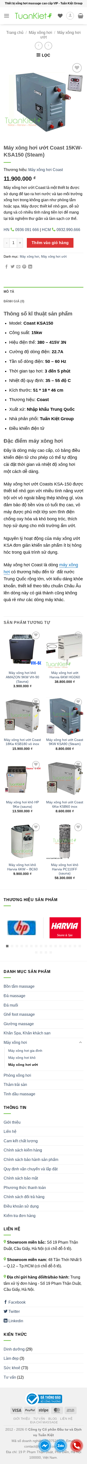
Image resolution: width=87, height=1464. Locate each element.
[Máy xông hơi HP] (22, 928)
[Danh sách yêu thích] (60, 15)
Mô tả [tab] (9, 291)
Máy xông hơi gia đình (25, 1051)
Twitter (13, 1311)
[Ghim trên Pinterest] (24, 267)
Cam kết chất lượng (21, 1141)
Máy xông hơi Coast (45, 170)
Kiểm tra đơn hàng (20, 1216)
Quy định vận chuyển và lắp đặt (31, 1169)
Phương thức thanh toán (25, 1188)
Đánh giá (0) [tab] (14, 301)
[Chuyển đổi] (80, 1043)
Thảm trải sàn (15, 1085)
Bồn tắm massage (19, 986)
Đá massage (14, 996)
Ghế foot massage (19, 1014)
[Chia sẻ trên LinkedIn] (30, 267)
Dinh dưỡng (14, 1349)
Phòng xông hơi (17, 1075)
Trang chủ (14, 32)
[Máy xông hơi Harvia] (65, 928)
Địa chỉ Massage (44, 1422)
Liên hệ (10, 1131)
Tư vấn (10, 1377)
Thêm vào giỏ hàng (50, 243)
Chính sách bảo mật (21, 1178)
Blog (52, 1418)
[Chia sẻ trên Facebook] (6, 267)
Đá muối (11, 1005)
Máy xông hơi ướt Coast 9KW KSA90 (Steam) (64, 742)
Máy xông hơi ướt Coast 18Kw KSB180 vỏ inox (22, 742)
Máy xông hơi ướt (54, 256)
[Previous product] (48, 45)
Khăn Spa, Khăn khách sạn (27, 1033)
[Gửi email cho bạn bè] (18, 267)
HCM (61, 230)
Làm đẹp (11, 1358)
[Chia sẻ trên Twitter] (12, 267)
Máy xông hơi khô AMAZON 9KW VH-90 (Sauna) (22, 677)
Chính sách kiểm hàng (23, 1150)
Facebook (16, 1302)
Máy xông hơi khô (22, 1058)
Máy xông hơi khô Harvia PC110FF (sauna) (64, 869)
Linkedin (15, 1321)
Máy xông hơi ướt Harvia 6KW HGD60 (65, 675)
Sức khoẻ (12, 1368)
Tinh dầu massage (19, 1094)
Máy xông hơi (40, 32)
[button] (6, 16)
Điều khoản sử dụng (21, 1206)
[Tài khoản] (70, 16)
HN (21, 230)
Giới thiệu (12, 1122)
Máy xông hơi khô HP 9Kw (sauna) (22, 804)
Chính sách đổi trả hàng (24, 1197)
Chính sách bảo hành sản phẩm (31, 1160)
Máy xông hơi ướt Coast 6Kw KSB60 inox (64, 804)
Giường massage (19, 1024)
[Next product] (38, 45)
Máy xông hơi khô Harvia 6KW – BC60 (22, 867)
